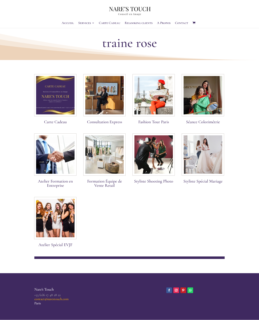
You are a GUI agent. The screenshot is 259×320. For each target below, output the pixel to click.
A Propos (164, 23)
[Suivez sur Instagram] (176, 290)
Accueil (68, 23)
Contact (181, 23)
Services (84, 23)
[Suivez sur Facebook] (169, 290)
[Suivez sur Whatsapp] (190, 290)
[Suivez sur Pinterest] (183, 290)
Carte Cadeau (109, 23)
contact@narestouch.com (51, 299)
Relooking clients (139, 23)
